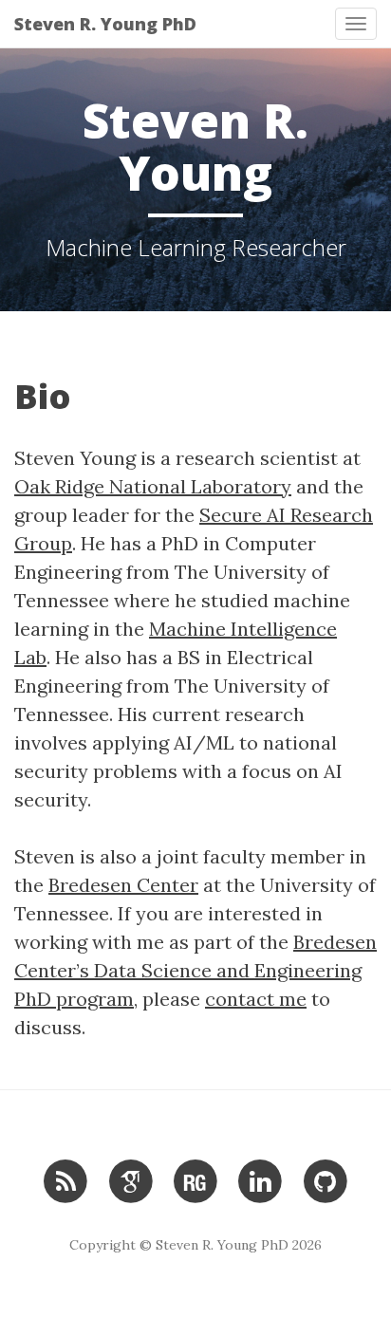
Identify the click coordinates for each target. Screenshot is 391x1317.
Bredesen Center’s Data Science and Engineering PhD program (195, 970)
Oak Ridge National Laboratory (152, 486)
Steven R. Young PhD (105, 23)
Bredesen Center (123, 885)
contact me (256, 999)
